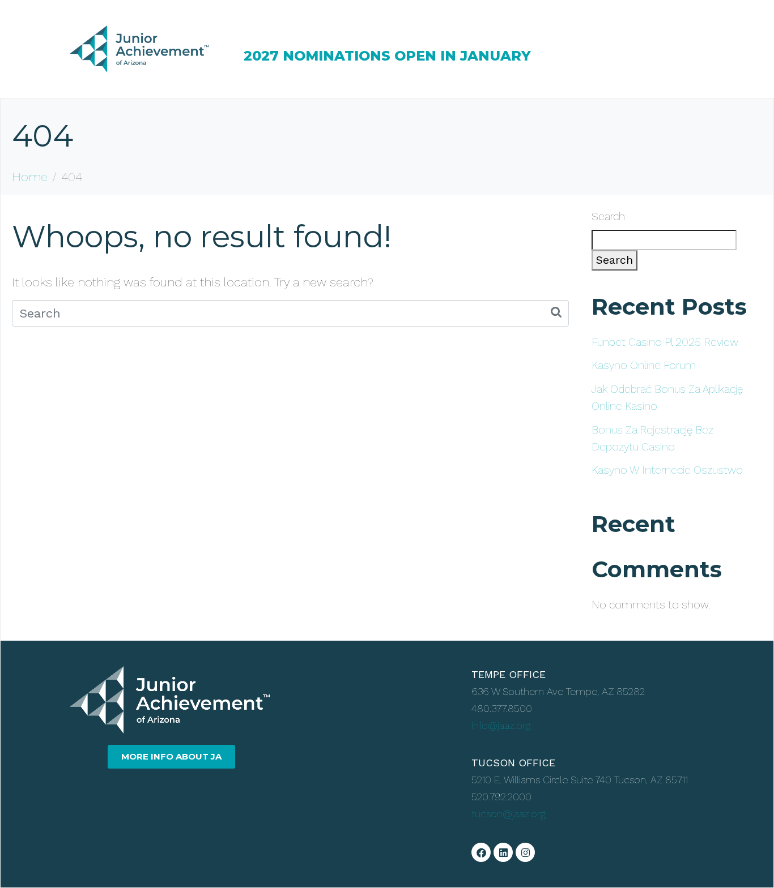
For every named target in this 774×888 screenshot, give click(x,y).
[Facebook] (481, 852)
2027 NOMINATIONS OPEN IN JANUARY (387, 56)
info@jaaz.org (501, 725)
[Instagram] (525, 852)
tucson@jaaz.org (508, 814)
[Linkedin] (503, 852)
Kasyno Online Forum (644, 365)
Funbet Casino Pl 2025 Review (665, 342)
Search (608, 216)
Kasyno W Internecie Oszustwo (667, 470)
